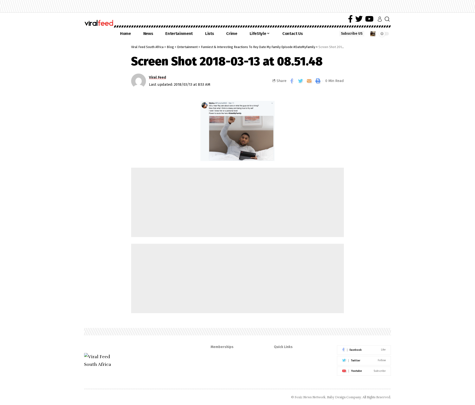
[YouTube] (369, 19)
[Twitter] (359, 19)
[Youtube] (364, 371)
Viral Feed (157, 77)
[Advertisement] (237, 202)
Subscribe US (351, 33)
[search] (387, 19)
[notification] (372, 33)
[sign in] (379, 19)
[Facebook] (350, 19)
